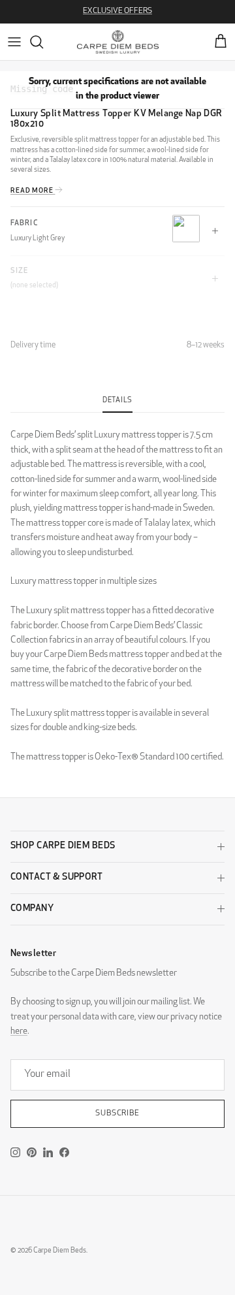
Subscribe (117, 1113)
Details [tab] (117, 400)
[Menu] (14, 41)
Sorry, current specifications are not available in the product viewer (117, 89)
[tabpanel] (117, 589)
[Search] (43, 41)
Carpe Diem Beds (59, 1251)
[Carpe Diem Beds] (118, 42)
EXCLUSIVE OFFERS (117, 11)
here (18, 1031)
